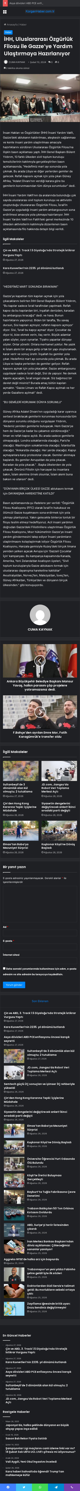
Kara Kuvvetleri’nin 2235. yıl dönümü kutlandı (33, 268)
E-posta (8, 940)
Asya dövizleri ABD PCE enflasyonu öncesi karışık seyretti (42, 3)
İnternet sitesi (11, 954)
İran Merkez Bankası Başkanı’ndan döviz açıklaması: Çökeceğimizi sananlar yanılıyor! (50, 1245)
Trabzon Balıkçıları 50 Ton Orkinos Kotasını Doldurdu (50, 1210)
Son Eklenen (40, 1001)
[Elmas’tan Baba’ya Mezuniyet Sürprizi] (21, 831)
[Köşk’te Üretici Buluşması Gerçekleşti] (14, 1180)
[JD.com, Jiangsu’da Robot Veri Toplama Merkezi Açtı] (59, 771)
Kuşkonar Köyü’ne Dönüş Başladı (58, 846)
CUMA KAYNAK (17, 62)
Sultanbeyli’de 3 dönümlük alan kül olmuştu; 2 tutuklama (17, 788)
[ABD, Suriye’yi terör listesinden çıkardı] (14, 1230)
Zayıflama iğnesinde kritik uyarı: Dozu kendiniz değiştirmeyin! (49, 1305)
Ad (5, 926)
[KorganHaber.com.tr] (40, 11)
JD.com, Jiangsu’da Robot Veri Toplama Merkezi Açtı (55, 788)
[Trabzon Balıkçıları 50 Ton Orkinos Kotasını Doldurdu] (14, 1213)
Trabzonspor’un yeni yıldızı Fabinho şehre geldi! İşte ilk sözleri (51, 1271)
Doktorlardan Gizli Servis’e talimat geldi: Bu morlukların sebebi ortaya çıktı (51, 1289)
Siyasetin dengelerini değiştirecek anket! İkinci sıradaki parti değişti (58, 807)
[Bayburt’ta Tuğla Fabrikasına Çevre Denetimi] (14, 1197)
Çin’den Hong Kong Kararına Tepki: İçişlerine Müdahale (19, 807)
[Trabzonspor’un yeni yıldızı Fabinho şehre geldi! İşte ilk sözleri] (14, 1274)
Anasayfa (11, 24)
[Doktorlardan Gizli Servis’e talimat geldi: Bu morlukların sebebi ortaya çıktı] (14, 1291)
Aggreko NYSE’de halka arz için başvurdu (31, 1259)
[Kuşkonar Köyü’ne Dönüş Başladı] (59, 831)
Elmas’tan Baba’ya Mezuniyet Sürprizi (15, 846)
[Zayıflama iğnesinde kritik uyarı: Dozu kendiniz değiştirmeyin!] (14, 1309)
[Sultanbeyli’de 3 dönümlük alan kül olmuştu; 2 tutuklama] (21, 771)
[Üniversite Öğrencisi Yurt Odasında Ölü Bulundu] (14, 1164)
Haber (23, 24)
